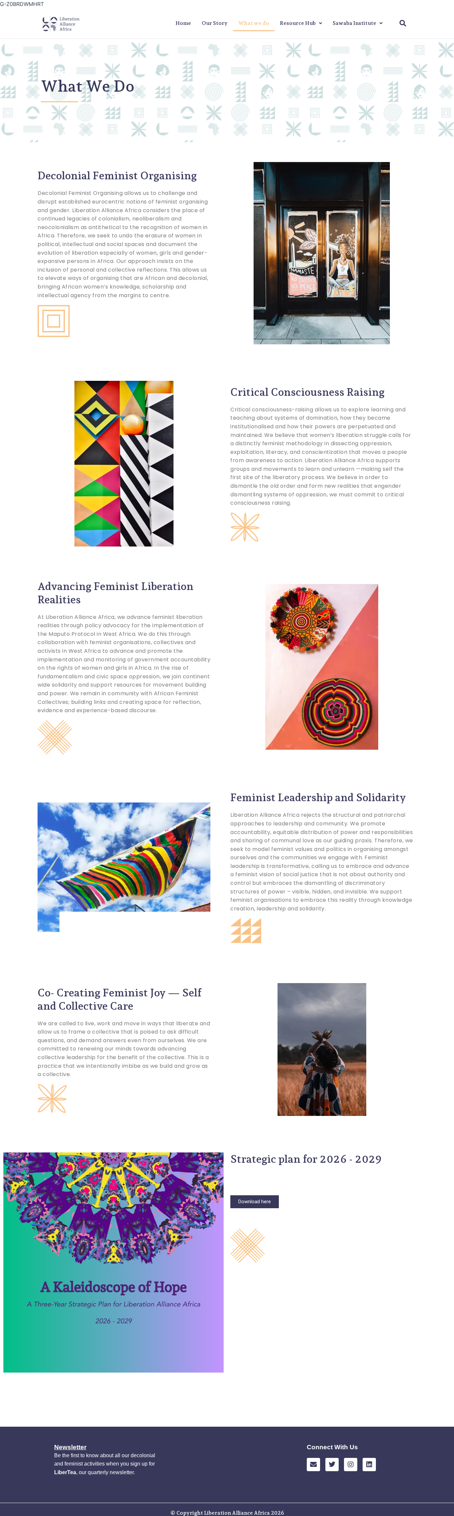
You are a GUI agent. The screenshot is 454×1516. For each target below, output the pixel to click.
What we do (253, 23)
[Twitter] (332, 1464)
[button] (301, 23)
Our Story (215, 23)
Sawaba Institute (354, 23)
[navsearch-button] (402, 23)
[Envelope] (313, 1464)
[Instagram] (350, 1464)
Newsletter (70, 1447)
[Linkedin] (369, 1464)
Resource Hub (298, 23)
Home (183, 23)
